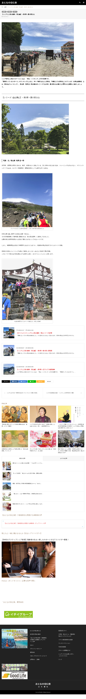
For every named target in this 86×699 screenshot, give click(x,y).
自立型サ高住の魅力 (35, 634)
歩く (15, 11)
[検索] (79, 2)
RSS (47, 686)
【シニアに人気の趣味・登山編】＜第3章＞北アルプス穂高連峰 (35, 369)
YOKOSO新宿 (62, 647)
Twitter (41, 686)
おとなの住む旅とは (35, 630)
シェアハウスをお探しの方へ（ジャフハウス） (66, 655)
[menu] (83, 2)
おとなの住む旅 (43, 683)
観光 (10, 11)
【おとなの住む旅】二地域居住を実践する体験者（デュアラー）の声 (25, 523)
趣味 (4, 11)
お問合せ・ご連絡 (34, 659)
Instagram (38, 686)
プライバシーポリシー (36, 648)
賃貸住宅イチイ (62, 630)
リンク (60, 659)
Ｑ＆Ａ (32, 645)
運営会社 (32, 652)
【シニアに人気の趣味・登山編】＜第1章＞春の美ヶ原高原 (34, 350)
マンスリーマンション (64, 643)
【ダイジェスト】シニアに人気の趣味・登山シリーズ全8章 (34, 333)
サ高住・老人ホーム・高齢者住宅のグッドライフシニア (66, 635)
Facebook (44, 686)
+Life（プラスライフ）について (38, 656)
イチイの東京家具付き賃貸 (65, 639)
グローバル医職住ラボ (64, 650)
